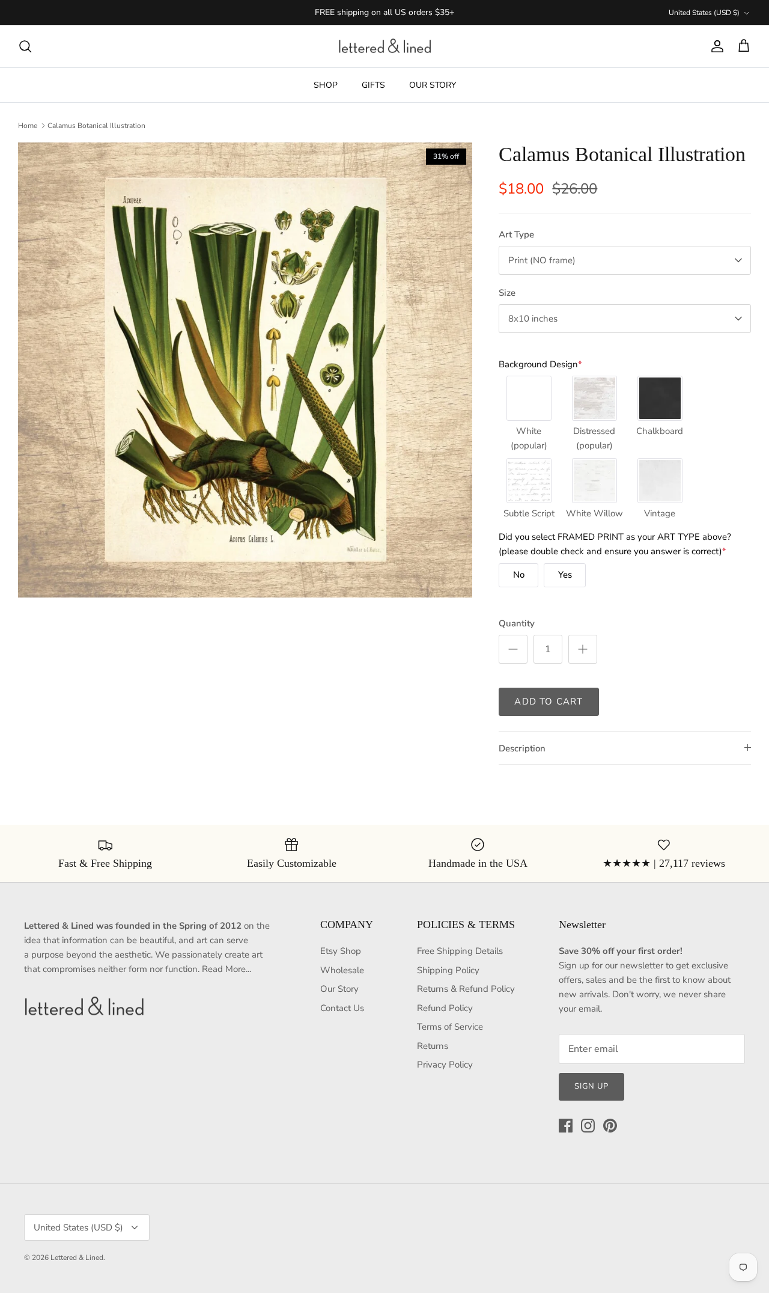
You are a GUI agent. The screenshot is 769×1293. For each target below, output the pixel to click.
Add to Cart (548, 701)
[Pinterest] (610, 1126)
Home (27, 125)
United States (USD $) (704, 12)
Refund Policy (445, 1008)
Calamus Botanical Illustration (96, 125)
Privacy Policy (445, 1065)
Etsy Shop (340, 951)
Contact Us (342, 1008)
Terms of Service (450, 1027)
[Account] (715, 46)
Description (522, 748)
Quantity (517, 623)
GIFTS (373, 85)
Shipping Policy (448, 970)
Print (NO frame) (542, 260)
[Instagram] (588, 1126)
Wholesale (342, 970)
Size (507, 293)
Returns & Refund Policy (466, 989)
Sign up (591, 1086)
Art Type (516, 234)
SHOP (326, 85)
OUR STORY (432, 85)
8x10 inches (533, 319)
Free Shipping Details (460, 951)
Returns (432, 1046)
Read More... (226, 969)
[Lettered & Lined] (384, 46)
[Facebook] (566, 1126)
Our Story (339, 989)
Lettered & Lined (76, 1257)
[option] (245, 370)
